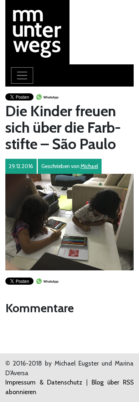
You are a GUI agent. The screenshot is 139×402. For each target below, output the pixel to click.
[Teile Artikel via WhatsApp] (47, 96)
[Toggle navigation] (22, 75)
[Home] (37, 31)
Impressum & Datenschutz (43, 382)
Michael (89, 166)
